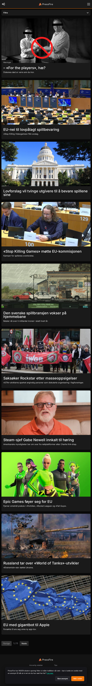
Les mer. (50, 673)
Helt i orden (77, 679)
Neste (24, 643)
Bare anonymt (63, 679)
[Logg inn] (4, 4)
